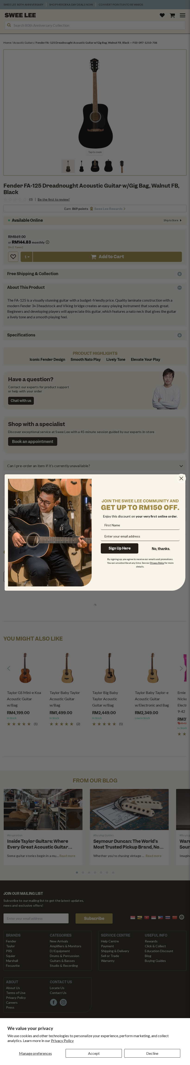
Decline (152, 1053)
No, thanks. (161, 549)
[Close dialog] (181, 478)
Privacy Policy (62, 1040)
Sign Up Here (120, 548)
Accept (94, 1053)
